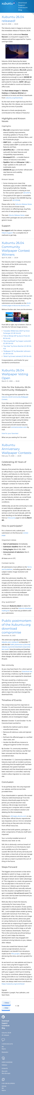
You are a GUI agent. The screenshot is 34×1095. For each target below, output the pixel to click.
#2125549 (16, 200)
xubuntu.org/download (14, 98)
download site (27, 671)
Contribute (23, 7)
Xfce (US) (4, 1071)
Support (21, 5)
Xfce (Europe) (6, 1073)
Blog (20, 10)
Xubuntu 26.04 (6, 1033)
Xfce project (15, 954)
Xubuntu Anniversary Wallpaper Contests (16, 449)
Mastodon (5, 1052)
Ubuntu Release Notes (17, 215)
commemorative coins (19, 427)
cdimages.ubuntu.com (18, 816)
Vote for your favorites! (10, 433)
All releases (5, 1035)
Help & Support (7, 233)
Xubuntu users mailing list (10, 642)
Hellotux (4, 1065)
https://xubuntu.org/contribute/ (13, 984)
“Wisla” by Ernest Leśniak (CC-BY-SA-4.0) (17, 356)
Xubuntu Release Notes (23, 204)
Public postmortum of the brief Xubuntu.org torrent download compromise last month (16, 646)
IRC (3, 1047)
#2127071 (26, 193)
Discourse (11, 518)
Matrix (4, 1049)
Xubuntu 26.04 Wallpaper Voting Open (15, 374)
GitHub (4, 1086)
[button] (6, 1003)
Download (22, 3)
